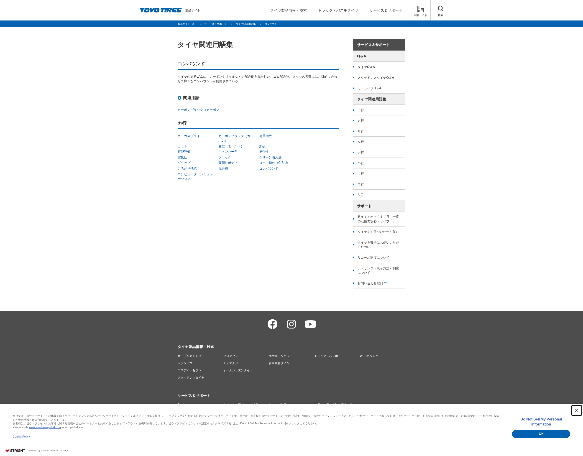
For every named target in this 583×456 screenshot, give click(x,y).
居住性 (264, 151)
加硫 (262, 146)
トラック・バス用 (326, 356)
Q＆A (361, 56)
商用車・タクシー (280, 356)
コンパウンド (268, 168)
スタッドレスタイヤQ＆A (376, 77)
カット (182, 146)
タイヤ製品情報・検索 (196, 346)
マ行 (361, 173)
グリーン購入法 (270, 157)
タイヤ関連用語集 (371, 99)
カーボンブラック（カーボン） (200, 109)
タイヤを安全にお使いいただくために (378, 244)
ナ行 (361, 152)
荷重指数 (265, 135)
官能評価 (184, 151)
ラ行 (361, 184)
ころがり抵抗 (187, 168)
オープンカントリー (191, 356)
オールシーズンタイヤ (238, 370)
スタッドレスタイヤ (191, 377)
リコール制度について (373, 257)
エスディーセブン (189, 370)
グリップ (184, 162)
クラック (224, 157)
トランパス (185, 363)
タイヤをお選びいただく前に (378, 231)
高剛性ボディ (228, 162)
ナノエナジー (232, 363)
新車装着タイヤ (279, 363)
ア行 (361, 109)
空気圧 (182, 157)
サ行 (361, 131)
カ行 (361, 120)
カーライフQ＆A (369, 88)
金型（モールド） (231, 146)
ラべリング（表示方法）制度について (378, 270)
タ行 (361, 141)
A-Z (360, 194)
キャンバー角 (228, 151)
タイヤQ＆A (366, 66)
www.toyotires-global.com (45, 427)
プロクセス (230, 356)
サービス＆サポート (373, 45)
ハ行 (361, 162)
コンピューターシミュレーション (195, 176)
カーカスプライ (189, 135)
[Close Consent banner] (577, 410)
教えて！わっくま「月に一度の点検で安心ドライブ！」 (378, 218)
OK (541, 434)
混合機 (223, 168)
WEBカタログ (369, 356)
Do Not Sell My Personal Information (541, 421)
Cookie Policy (21, 436)
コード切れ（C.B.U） (274, 162)
